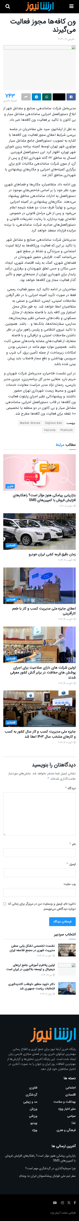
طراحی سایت (68, 1213)
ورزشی (33, 1115)
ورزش (33, 1108)
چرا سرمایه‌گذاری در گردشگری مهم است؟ (50, 1168)
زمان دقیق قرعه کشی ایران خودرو (52, 554)
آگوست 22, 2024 (44, 956)
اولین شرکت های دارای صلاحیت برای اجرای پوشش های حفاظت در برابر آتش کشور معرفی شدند (43, 672)
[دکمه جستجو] (7, 6)
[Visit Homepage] (40, 6)
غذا (74, 1123)
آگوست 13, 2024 (65, 619)
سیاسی (71, 1115)
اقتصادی (11, 545)
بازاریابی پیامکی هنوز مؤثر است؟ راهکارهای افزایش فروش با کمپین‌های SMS (44, 497)
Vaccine (50, 430)
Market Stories (30, 423)
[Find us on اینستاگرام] (62, 1203)
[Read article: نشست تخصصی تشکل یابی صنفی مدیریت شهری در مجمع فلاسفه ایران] (67, 950)
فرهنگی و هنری (66, 1130)
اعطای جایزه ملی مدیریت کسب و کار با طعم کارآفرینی (44, 611)
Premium (67, 430)
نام (72, 844)
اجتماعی (71, 1087)
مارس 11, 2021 (66, 39)
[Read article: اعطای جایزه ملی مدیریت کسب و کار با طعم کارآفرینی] (39, 585)
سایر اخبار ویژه (67, 1108)
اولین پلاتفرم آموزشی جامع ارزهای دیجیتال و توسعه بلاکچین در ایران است (30, 967)
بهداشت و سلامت (65, 1101)
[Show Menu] (71, 6)
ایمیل (71, 864)
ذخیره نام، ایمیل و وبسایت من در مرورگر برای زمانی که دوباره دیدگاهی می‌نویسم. (42, 906)
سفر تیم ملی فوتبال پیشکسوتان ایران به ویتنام (47, 1175)
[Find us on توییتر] (69, 1203)
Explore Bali (53, 423)
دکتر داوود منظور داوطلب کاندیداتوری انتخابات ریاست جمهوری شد (31, 986)
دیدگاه (70, 788)
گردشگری (31, 1094)
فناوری (10, 486)
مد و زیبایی (30, 1101)
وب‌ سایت (70, 884)
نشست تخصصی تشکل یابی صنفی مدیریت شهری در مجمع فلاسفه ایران (32, 948)
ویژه (34, 1130)
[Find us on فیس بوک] (75, 1203)
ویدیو (34, 1123)
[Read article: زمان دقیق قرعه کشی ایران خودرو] (39, 531)
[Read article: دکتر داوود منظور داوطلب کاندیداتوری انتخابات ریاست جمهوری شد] (67, 988)
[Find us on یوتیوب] (55, 1203)
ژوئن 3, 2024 (46, 994)
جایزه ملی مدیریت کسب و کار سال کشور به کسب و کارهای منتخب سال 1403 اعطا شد (40, 734)
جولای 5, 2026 (66, 506)
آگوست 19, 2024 (65, 560)
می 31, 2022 (46, 975)
